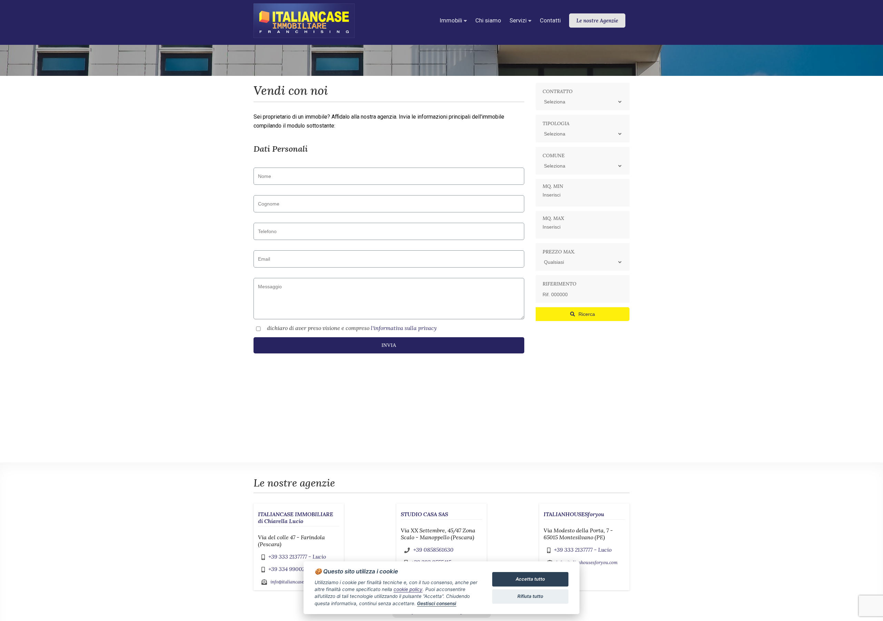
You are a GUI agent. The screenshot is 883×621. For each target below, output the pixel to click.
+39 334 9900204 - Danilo (301, 568)
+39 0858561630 (433, 549)
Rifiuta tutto (530, 596)
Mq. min (553, 186)
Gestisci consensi (436, 603)
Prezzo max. (559, 252)
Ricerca (586, 314)
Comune (554, 155)
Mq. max (553, 218)
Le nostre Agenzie (597, 20)
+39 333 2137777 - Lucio (297, 556)
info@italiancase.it (289, 582)
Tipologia (556, 123)
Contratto (558, 91)
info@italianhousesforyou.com (586, 562)
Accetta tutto (530, 579)
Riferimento (559, 284)
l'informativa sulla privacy (404, 327)
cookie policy (408, 589)
